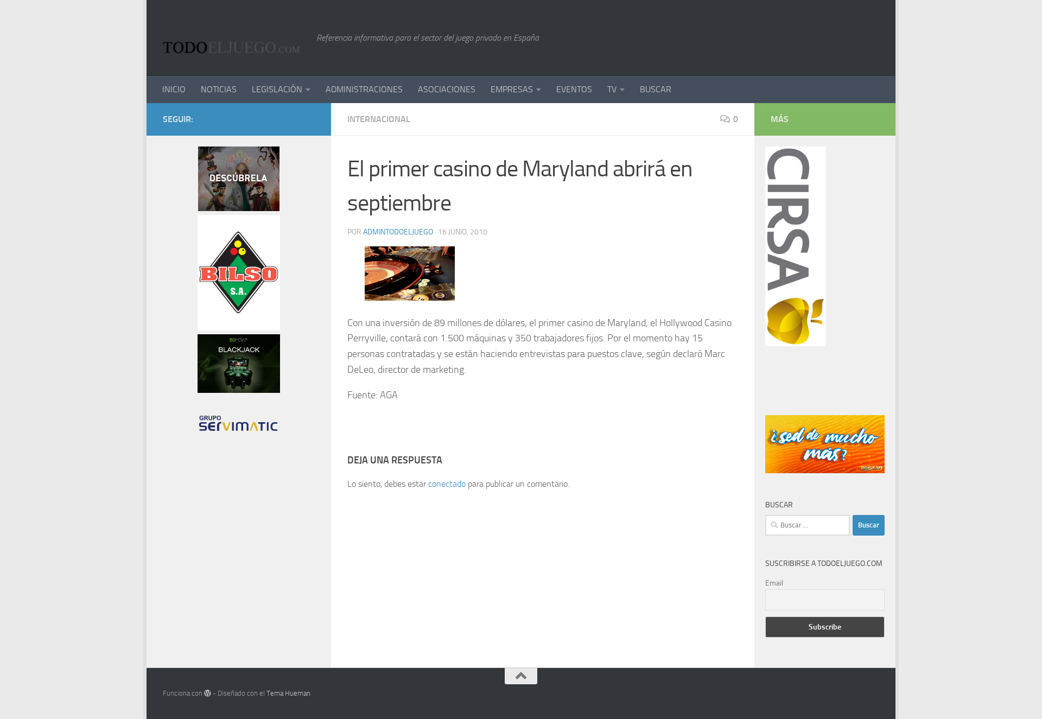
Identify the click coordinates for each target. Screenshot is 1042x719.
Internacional (378, 119)
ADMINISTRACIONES (364, 89)
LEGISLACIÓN (277, 89)
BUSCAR (655, 89)
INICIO (174, 89)
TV (612, 89)
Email (774, 583)
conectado (447, 484)
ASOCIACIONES (446, 89)
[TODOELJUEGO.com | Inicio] (234, 38)
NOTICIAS (219, 89)
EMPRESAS (512, 89)
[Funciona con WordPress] (207, 693)
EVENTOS (574, 89)
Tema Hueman (288, 693)
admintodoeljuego (398, 232)
